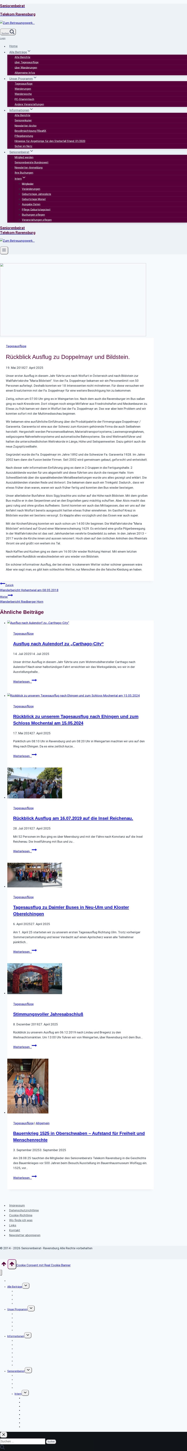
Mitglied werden (24, 157)
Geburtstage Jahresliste (36, 194)
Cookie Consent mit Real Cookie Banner (43, 1265)
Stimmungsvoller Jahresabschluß (48, 1014)
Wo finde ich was (21, 1220)
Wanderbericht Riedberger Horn (21, 599)
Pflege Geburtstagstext (36, 209)
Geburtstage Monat (34, 199)
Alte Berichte (22, 57)
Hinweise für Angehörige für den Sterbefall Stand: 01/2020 (50, 141)
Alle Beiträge (14, 1286)
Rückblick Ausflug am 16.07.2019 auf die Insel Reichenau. (73, 818)
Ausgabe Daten (31, 204)
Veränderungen (31, 189)
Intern (18, 1393)
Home (13, 46)
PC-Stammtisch (24, 99)
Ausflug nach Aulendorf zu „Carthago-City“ (58, 643)
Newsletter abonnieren (24, 1235)
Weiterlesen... (25, 681)
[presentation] (80, 622)
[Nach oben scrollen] (4, 1265)
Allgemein (42, 1123)
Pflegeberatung (24, 136)
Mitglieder (28, 183)
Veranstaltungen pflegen (37, 219)
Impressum (17, 1205)
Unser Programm (17, 1309)
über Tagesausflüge (27, 62)
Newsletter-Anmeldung (29, 167)
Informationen (15, 1336)
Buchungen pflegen (33, 214)
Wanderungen (23, 88)
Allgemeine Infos (25, 72)
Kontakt (14, 1230)
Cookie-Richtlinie (20, 1215)
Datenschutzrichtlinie (24, 1210)
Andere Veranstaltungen (29, 104)
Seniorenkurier (23, 120)
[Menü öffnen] (4, 250)
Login (2, 38)
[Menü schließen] (1, 1273)
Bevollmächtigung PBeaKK (30, 130)
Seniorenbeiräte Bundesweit (31, 162)
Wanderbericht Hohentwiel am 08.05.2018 (29, 588)
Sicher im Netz (23, 146)
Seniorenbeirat (16, 1371)
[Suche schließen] (3, 1435)
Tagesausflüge (24, 83)
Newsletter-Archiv (26, 125)
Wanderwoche (23, 94)
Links (12, 1225)
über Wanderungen (26, 67)
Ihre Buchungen (24, 172)
